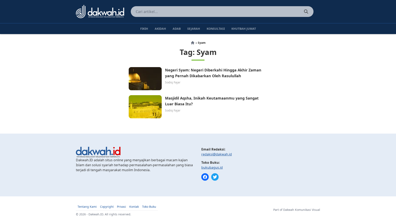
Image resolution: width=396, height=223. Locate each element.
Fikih (144, 29)
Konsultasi (216, 29)
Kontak (134, 207)
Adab (177, 29)
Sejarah (193, 29)
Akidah (160, 29)
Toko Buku (149, 207)
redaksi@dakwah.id (216, 154)
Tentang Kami (87, 207)
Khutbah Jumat (243, 29)
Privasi (121, 207)
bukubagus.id (212, 167)
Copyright (107, 207)
